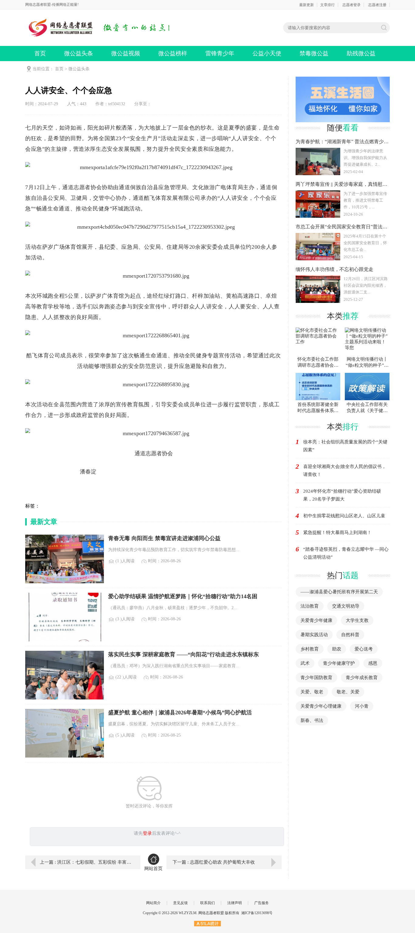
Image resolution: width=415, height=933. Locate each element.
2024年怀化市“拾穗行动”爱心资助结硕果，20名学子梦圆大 (342, 495)
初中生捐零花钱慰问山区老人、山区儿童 (344, 515)
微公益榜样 (172, 53)
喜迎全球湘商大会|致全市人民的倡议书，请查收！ (344, 470)
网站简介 (153, 903)
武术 (305, 663)
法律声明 (234, 903)
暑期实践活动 (314, 634)
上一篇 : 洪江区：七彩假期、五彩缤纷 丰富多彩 (86, 862)
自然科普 (350, 634)
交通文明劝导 (345, 606)
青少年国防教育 (316, 677)
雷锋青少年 (219, 53)
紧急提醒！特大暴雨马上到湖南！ (337, 532)
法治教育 (309, 606)
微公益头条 (78, 53)
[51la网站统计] (207, 923)
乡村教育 (309, 649)
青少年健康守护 (339, 663)
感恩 (372, 663)
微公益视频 (125, 53)
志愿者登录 (351, 5)
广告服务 (261, 903)
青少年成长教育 (362, 677)
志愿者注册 (377, 5)
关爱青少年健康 (316, 620)
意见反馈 (180, 903)
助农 (336, 649)
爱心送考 (364, 649)
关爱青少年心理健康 (320, 706)
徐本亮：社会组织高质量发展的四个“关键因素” (345, 445)
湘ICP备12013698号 (257, 913)
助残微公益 (361, 53)
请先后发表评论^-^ (157, 833)
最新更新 (306, 5)
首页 (40, 53)
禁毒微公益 (314, 53)
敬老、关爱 (348, 691)
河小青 (362, 706)
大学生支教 (357, 620)
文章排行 (327, 5)
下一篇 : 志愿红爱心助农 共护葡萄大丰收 (214, 862)
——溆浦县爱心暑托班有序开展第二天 (339, 591)
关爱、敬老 (311, 691)
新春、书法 (311, 720)
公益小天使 (266, 53)
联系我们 (207, 903)
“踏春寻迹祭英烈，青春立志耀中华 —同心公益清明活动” (346, 553)
